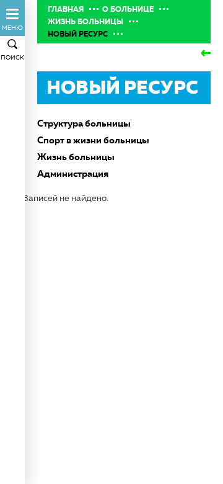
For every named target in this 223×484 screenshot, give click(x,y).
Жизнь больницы (85, 22)
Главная (66, 9)
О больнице (128, 9)
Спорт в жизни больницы (93, 140)
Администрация (72, 173)
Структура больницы (84, 123)
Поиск (12, 57)
